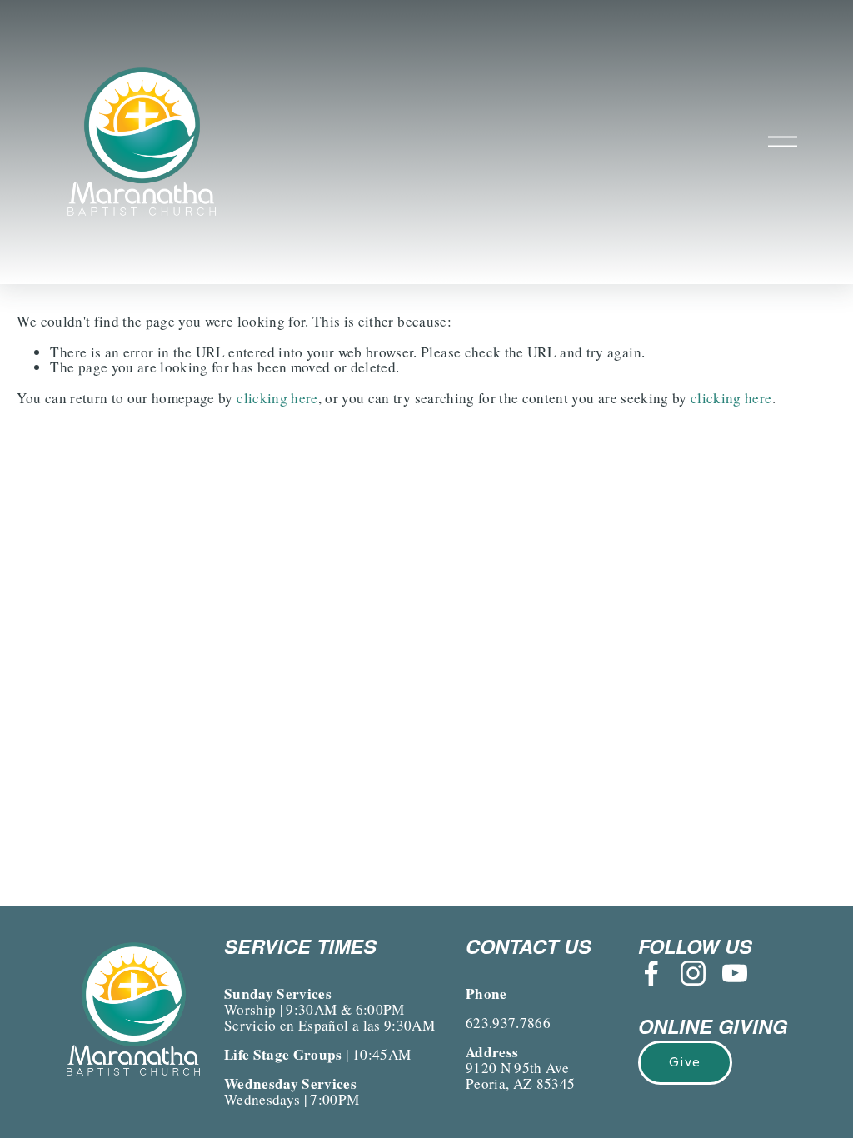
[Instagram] (693, 973)
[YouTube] (734, 973)
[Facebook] (651, 973)
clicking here (277, 397)
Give (685, 1062)
